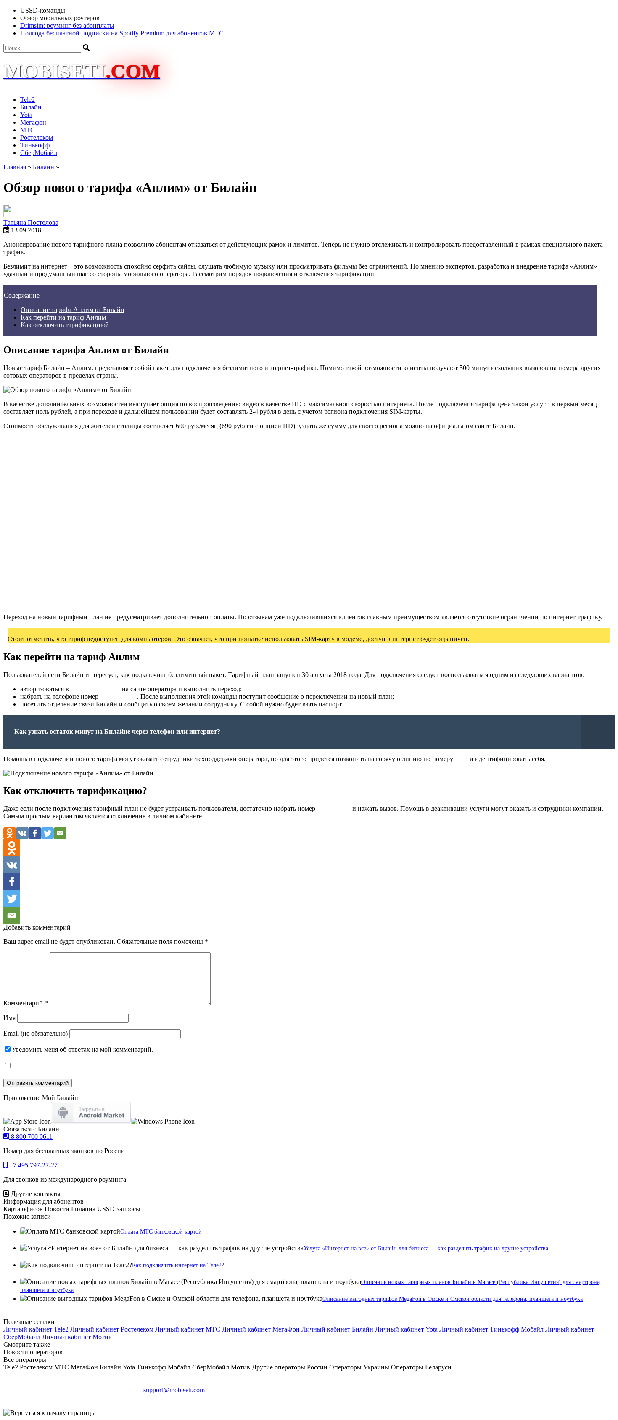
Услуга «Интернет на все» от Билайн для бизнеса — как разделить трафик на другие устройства (426, 1248)
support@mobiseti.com (174, 1389)
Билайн (31, 107)
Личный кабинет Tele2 (36, 1329)
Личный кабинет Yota (406, 1329)
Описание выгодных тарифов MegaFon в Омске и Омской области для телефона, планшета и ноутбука (452, 1299)
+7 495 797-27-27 (33, 1165)
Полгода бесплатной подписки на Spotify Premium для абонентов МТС (122, 33)
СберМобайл (38, 152)
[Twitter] (47, 833)
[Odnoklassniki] (9, 833)
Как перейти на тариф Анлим (63, 317)
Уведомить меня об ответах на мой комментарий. (82, 1049)
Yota (26, 114)
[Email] (60, 833)
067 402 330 (334, 808)
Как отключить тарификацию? (64, 324)
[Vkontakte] (22, 833)
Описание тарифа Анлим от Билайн (72, 309)
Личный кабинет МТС (187, 1329)
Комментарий (25, 1003)
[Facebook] (35, 833)
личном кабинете (95, 689)
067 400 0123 (118, 696)
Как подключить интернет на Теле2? (178, 1265)
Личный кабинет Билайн (337, 1329)
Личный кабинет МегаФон (261, 1329)
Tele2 (27, 99)
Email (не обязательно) (35, 1033)
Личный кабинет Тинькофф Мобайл (491, 1329)
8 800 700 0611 (31, 1136)
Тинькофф (35, 145)
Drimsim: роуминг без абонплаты (67, 25)
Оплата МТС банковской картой (161, 1231)
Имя (9, 1017)
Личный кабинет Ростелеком (111, 1329)
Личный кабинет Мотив (77, 1336)
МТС (27, 129)
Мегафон (33, 122)
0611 (461, 758)
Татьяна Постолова (30, 222)
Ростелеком (36, 137)
